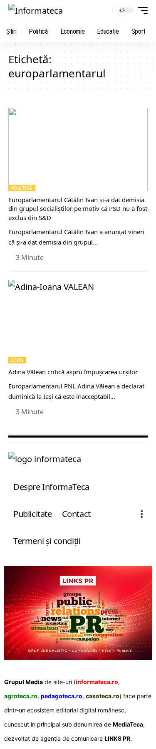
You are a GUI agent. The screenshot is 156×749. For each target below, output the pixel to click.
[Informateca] (35, 10)
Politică (21, 188)
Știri (17, 360)
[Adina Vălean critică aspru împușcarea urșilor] (78, 321)
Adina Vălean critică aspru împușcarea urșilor (73, 372)
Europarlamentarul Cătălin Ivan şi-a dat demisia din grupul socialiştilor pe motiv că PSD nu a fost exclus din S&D (77, 208)
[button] (104, 11)
